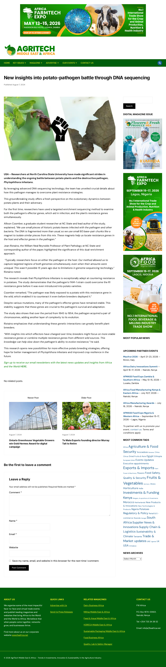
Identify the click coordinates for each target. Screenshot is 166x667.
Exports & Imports (138, 467)
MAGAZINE (35, 63)
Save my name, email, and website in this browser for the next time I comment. (55, 560)
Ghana (152, 484)
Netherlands (140, 502)
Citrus (125, 456)
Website (13, 547)
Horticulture (130, 488)
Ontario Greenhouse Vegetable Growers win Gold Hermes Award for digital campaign (31, 443)
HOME (7, 63)
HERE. (23, 366)
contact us (136, 429)
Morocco (128, 502)
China (157, 452)
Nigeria (135, 509)
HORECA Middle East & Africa (98, 624)
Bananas (151, 452)
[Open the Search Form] (159, 63)
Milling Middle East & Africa (97, 612)
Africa (125, 447)
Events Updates (145, 460)
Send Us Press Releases (61, 612)
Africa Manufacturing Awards (138, 403)
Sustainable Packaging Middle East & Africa (104, 631)
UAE (148, 541)
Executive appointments (136, 463)
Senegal (143, 518)
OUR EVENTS (69, 63)
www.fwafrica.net (20, 635)
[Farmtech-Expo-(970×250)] (83, 35)
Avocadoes (142, 452)
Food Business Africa (94, 637)
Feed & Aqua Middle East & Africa (100, 618)
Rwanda (137, 518)
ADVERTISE (51, 63)
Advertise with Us (58, 605)
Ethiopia (158, 456)
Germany (147, 484)
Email (13, 534)
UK (158, 541)
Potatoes (144, 509)
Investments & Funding (141, 492)
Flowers (140, 473)
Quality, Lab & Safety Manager (98, 644)
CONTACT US (87, 63)
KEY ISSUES (18, 63)
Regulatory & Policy (135, 513)
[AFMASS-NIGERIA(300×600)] (142, 331)
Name (13, 520)
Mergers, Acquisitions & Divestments (145, 498)
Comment (15, 492)
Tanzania (138, 536)
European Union (129, 460)
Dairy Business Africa (94, 605)
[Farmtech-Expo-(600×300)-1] (142, 249)
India (141, 488)
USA (126, 545)
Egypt (150, 456)
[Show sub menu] (25, 63)
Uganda (153, 541)
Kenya (127, 498)
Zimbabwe (132, 546)
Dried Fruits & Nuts (137, 456)
